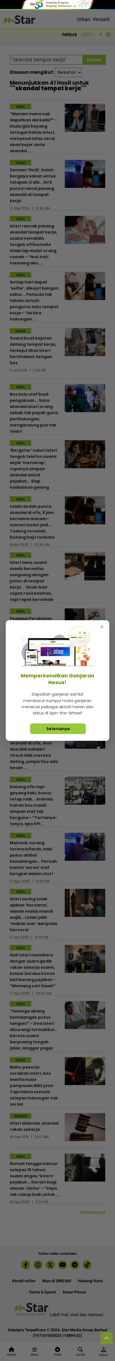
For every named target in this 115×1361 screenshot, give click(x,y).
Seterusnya (58, 729)
